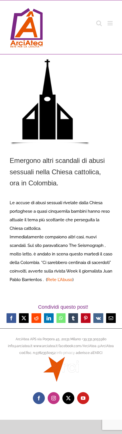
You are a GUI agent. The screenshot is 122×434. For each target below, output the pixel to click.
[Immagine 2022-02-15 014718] (50, 59)
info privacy (65, 353)
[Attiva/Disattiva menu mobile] (110, 23)
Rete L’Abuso (59, 279)
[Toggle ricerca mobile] (99, 23)
